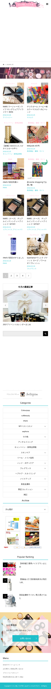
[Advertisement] (25, 34)
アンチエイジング (25, 442)
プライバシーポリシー (11, 673)
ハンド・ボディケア (25, 463)
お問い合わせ (25, 638)
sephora (25, 431)
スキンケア (25, 452)
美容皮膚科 (25, 484)
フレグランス (25, 468)
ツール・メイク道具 (25, 458)
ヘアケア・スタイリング (25, 473)
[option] (25, 308)
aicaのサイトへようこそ (11, 665)
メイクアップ (25, 479)
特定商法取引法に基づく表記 (13, 677)
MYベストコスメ (25, 426)
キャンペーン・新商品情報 (25, 447)
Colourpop (25, 410)
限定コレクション (25, 489)
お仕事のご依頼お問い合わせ (13, 669)
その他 (25, 437)
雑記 (25, 495)
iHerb (25, 421)
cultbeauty (25, 416)
